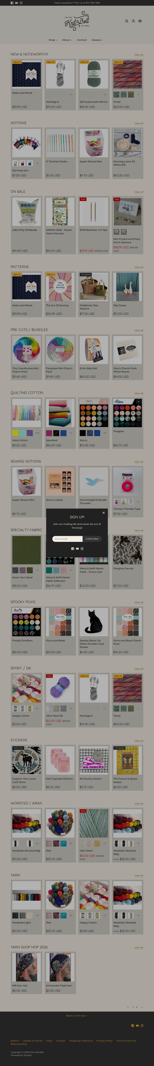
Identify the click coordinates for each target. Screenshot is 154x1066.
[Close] (103, 512)
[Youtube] (77, 548)
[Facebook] (72, 548)
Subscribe (92, 539)
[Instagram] (82, 548)
